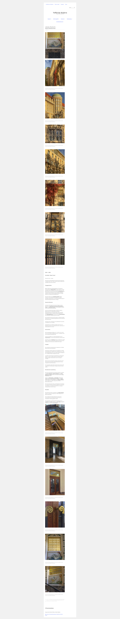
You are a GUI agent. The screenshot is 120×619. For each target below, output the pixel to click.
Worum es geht (57, 4)
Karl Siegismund (60, 291)
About (66, 4)
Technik (46, 378)
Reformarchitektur (63, 599)
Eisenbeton (53, 339)
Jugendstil (46, 401)
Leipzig (59, 599)
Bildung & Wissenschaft (53, 599)
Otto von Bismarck (49, 373)
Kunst (49, 378)
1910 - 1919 (48, 599)
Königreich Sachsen (56, 296)
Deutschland (57, 599)
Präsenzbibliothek (62, 314)
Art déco (51, 401)
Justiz (51, 378)
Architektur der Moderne (49, 4)
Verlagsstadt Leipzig (52, 307)
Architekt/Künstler (59, 21)
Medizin (62, 378)
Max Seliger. (59, 401)
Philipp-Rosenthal (61, 392)
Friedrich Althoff (53, 289)
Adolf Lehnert (51, 377)
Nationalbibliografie (50, 314)
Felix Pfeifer (56, 377)
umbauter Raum (47, 337)
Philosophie (54, 378)
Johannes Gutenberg (55, 373)
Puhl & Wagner (55, 402)
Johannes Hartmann (61, 379)
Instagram (62, 4)
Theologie (57, 378)
